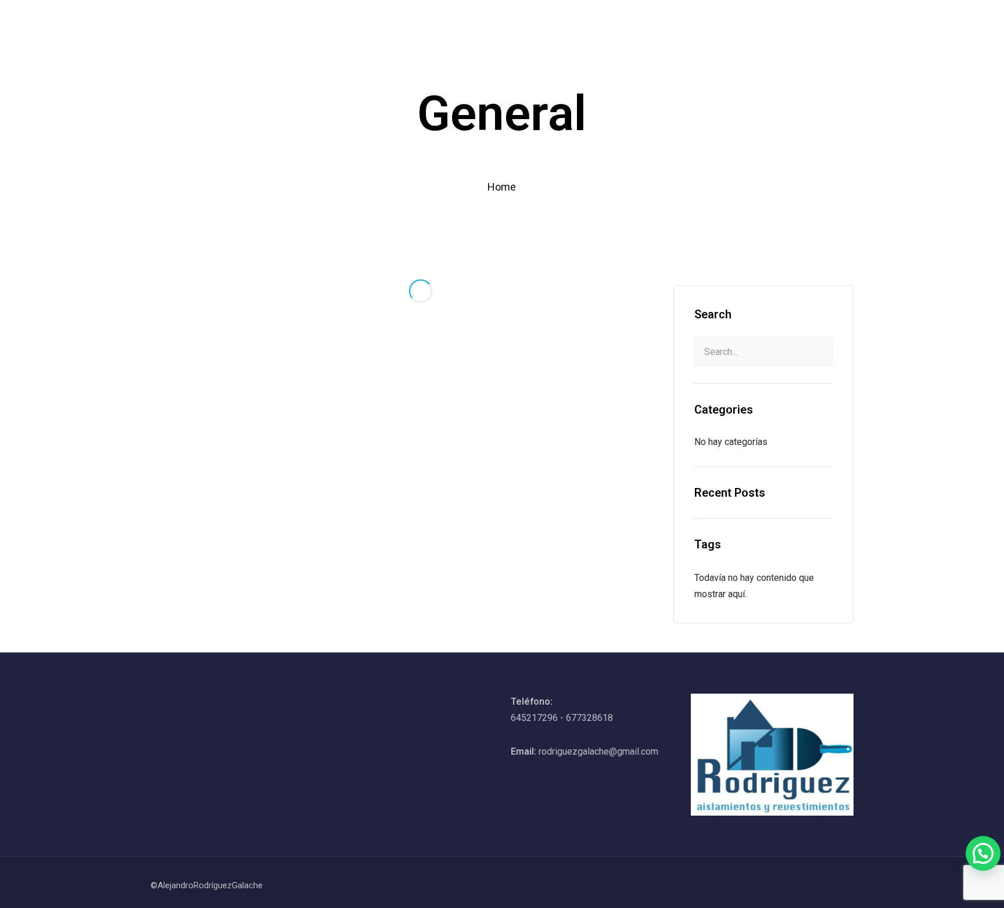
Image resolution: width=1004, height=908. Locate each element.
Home (498, 20)
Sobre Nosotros (563, 20)
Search (713, 314)
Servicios (635, 20)
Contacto (817, 20)
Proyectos (696, 20)
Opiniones (758, 20)
